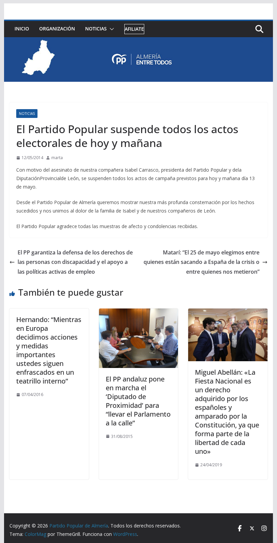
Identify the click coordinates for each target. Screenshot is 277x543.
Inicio (22, 28)
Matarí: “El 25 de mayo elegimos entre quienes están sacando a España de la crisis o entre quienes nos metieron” (201, 262)
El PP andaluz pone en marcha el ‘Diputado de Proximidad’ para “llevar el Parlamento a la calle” (138, 400)
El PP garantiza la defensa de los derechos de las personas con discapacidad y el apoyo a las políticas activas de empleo (75, 262)
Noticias (96, 28)
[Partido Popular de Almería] (138, 42)
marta (57, 158)
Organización (57, 28)
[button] (110, 29)
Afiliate (134, 29)
